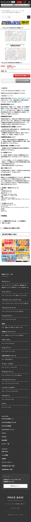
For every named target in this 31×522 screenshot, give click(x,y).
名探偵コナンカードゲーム (9, 331)
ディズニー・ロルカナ (7, 363)
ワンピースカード (6, 291)
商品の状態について (23, 98)
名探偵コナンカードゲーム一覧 (12, 335)
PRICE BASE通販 (5, 10)
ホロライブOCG (6, 339)
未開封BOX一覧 (24, 287)
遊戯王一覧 (7, 327)
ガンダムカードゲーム (7, 371)
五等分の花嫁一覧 (9, 359)
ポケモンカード (6, 281)
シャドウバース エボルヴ (8, 387)
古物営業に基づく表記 (7, 469)
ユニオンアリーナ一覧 (10, 351)
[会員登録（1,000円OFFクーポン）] (15, 23)
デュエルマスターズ (15, 10)
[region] (15, 5)
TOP (3, 285)
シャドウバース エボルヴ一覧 (11, 391)
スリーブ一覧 (8, 407)
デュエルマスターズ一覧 (10, 319)
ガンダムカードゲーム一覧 (11, 375)
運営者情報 (4, 440)
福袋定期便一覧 (23, 285)
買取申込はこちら (16, 486)
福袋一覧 (17, 285)
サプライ (4, 403)
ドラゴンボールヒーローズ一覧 (12, 311)
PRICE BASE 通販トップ (8, 419)
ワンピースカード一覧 (10, 295)
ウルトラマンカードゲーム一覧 (12, 383)
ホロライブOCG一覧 (9, 343)
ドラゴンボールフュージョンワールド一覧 (14, 303)
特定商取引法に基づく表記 (8, 466)
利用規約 (9, 102)
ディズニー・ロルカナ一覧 (11, 367)
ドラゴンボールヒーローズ (9, 307)
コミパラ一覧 (23, 295)
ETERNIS (4, 436)
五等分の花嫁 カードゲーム (9, 355)
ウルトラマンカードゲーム (9, 379)
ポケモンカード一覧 (9, 285)
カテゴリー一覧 (5, 444)
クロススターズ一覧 (9, 399)
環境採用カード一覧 (16, 287)
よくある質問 (5, 455)
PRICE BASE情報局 (6, 426)
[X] (18, 508)
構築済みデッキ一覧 (6, 287)
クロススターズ (6, 395)
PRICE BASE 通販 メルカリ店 (9, 422)
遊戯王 (3, 323)
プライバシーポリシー (7, 462)
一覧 (22, 10)
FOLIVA (4, 433)
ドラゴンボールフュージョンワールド (11, 299)
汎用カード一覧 (19, 327)
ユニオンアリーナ (6, 347)
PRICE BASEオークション (8, 429)
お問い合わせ (5, 451)
